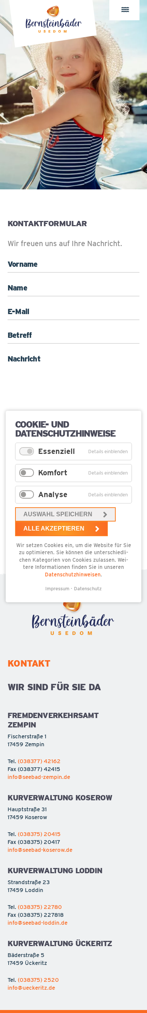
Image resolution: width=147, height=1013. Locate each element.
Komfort (52, 472)
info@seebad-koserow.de (40, 850)
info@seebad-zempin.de (39, 777)
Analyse (52, 494)
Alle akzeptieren (53, 528)
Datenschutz (88, 588)
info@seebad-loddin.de (37, 922)
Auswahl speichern (57, 514)
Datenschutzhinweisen (73, 575)
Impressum (57, 588)
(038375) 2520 (38, 980)
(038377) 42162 (39, 761)
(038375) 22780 (40, 907)
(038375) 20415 (39, 834)
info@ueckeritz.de (31, 987)
